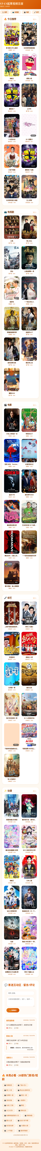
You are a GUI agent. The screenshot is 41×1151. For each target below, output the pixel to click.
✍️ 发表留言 (13, 1010)
